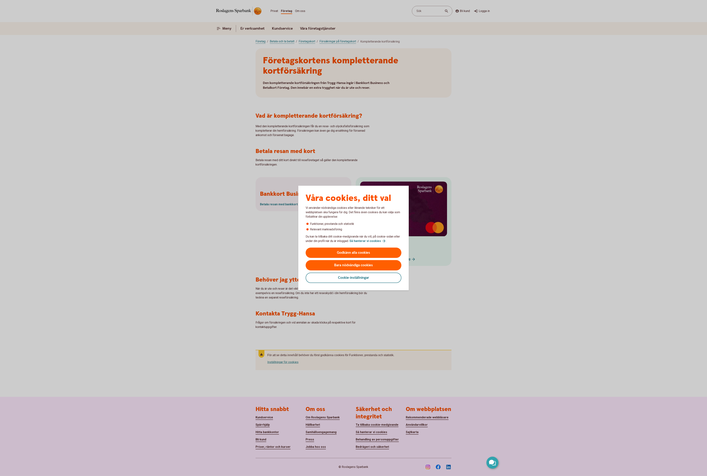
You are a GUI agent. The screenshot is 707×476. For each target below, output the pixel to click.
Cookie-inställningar (353, 277)
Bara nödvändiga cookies (353, 265)
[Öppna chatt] (492, 463)
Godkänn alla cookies (353, 252)
